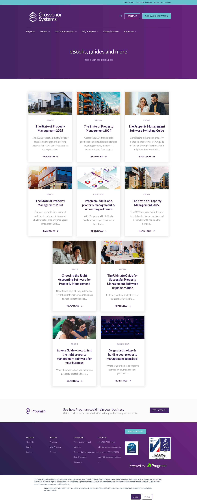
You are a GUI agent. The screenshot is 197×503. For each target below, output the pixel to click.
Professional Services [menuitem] (144, 2)
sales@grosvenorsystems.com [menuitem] (109, 447)
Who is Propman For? (64, 31)
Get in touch (159, 410)
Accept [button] (135, 497)
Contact (132, 16)
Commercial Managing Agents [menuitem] (85, 452)
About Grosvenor (111, 31)
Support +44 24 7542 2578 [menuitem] (108, 452)
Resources (129, 31)
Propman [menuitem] (53, 442)
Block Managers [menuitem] (80, 457)
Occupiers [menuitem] (78, 462)
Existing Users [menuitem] (129, 2)
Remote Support (135, 431)
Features (43, 31)
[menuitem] (38, 437)
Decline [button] (147, 497)
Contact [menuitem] (29, 452)
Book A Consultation (156, 16)
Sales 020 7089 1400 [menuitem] (106, 442)
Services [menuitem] (53, 452)
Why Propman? (89, 31)
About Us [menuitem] (30, 442)
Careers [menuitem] (29, 447)
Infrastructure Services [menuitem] (162, 2)
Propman (30, 31)
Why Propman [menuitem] (55, 447)
